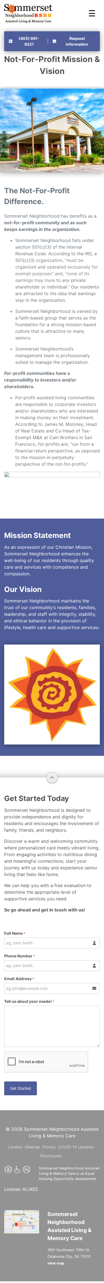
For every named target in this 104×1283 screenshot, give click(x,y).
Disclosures (51, 1155)
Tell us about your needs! (29, 1001)
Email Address (19, 978)
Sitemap (32, 1147)
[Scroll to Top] (52, 777)
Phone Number (19, 956)
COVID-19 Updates (76, 1147)
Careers (15, 1147)
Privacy (49, 1147)
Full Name (14, 933)
